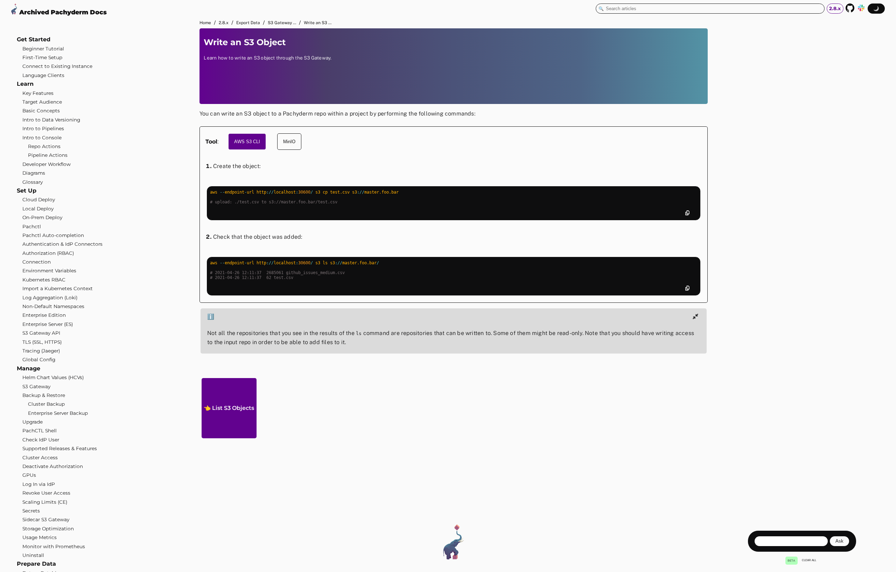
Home (205, 22)
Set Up (26, 190)
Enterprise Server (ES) (47, 324)
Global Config (38, 359)
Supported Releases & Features (59, 448)
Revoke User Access (46, 493)
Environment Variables (49, 270)
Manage (28, 368)
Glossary (32, 182)
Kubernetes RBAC (43, 279)
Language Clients (43, 75)
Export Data (248, 22)
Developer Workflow (46, 164)
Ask (839, 541)
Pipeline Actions (48, 155)
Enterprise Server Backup (58, 413)
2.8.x (224, 22)
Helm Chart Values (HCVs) (53, 377)
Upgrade (32, 422)
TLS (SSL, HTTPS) (42, 342)
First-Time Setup (42, 57)
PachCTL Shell (39, 430)
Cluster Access (40, 457)
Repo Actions (44, 146)
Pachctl (31, 226)
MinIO (289, 141)
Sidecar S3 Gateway (45, 519)
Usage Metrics (39, 537)
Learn (25, 84)
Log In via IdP (38, 484)
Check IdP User (40, 439)
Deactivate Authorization (52, 466)
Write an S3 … (317, 22)
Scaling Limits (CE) (44, 502)
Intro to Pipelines (43, 128)
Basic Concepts (41, 110)
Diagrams (33, 173)
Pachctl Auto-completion (53, 235)
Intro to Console (42, 137)
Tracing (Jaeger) (41, 351)
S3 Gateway (36, 386)
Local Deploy (38, 208)
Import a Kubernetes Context (57, 288)
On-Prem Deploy (42, 217)
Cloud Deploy (38, 199)
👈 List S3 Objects (229, 408)
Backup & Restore (43, 395)
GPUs (29, 475)
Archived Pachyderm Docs (62, 12)
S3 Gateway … (282, 22)
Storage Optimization (48, 528)
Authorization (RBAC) (48, 253)
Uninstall (33, 555)
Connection (36, 262)
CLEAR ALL (809, 560)
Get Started (33, 39)
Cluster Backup (46, 404)
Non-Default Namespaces (53, 306)
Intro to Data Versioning (51, 120)
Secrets (31, 511)
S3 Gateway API (41, 333)
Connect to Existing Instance (57, 66)
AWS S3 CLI (247, 141)
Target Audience (42, 102)
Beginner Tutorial (43, 48)
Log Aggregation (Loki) (49, 297)
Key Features (38, 93)
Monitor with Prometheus (53, 546)
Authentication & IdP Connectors (62, 244)
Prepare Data (36, 563)
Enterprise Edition (44, 315)
